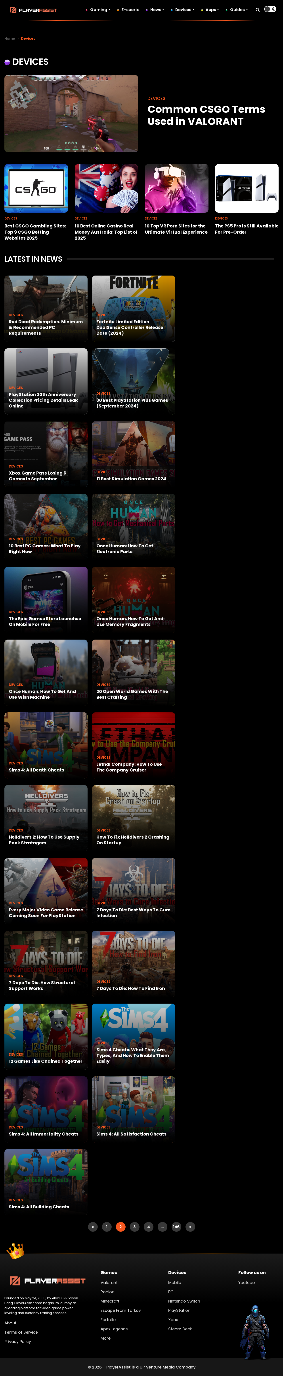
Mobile (174, 1282)
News (155, 9)
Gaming (98, 9)
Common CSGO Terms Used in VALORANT (206, 115)
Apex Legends (114, 1329)
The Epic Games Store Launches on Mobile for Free (45, 621)
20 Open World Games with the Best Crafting (132, 694)
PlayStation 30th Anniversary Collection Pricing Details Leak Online (43, 400)
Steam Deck (180, 1329)
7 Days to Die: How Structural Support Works (42, 985)
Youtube (246, 1282)
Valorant (109, 1282)
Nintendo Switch (184, 1301)
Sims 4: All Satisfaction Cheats (131, 1134)
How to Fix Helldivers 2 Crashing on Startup (132, 840)
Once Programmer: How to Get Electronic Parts (124, 549)
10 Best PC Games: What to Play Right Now (45, 549)
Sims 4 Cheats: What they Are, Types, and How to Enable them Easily (132, 1055)
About (10, 1323)
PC (171, 1292)
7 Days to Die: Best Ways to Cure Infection (133, 913)
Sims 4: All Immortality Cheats (43, 1134)
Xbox (173, 1319)
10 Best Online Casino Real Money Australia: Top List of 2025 (106, 232)
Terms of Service (21, 1332)
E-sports (130, 9)
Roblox (107, 1292)
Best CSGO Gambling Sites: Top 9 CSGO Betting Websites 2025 (35, 232)
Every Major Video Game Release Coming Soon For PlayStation (46, 913)
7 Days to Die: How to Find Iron (130, 988)
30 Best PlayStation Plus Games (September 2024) (132, 403)
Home (9, 38)
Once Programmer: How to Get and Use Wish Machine (42, 694)
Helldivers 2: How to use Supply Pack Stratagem (44, 840)
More (106, 1338)
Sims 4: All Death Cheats (36, 770)
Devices (183, 9)
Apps (211, 9)
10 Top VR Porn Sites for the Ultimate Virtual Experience (176, 229)
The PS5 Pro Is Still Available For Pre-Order (247, 229)
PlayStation (179, 1310)
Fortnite (108, 1319)
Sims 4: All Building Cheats (39, 1207)
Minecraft (110, 1301)
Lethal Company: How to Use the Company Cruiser (129, 767)
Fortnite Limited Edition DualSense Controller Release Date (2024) (129, 327)
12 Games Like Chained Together (45, 1061)
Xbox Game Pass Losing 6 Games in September (37, 476)
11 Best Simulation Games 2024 (131, 479)
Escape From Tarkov (121, 1310)
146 (176, 1227)
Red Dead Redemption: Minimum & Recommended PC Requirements (46, 327)
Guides (237, 9)
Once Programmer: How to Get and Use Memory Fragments (129, 621)
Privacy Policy (17, 1341)
